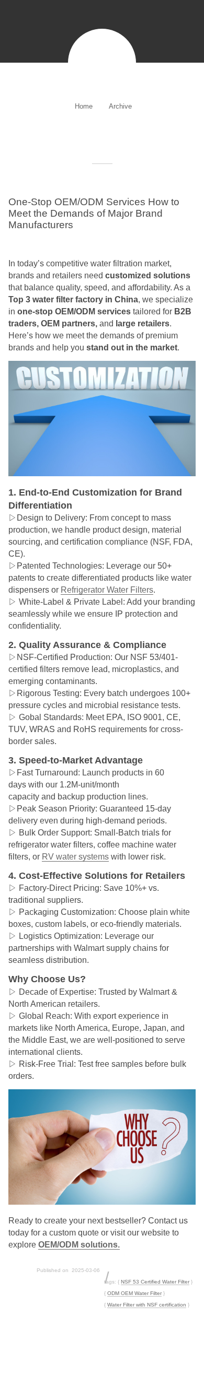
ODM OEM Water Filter (134, 1293)
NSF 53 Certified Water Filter (155, 1282)
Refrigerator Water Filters (107, 589)
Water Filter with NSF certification (146, 1305)
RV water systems (75, 856)
